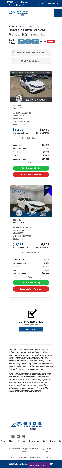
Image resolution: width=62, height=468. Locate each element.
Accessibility (48, 457)
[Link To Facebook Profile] (13, 436)
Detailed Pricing (29, 138)
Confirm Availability (31, 168)
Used (11, 441)
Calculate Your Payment (31, 174)
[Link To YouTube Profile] (18, 436)
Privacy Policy (35, 457)
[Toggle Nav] (58, 13)
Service (21, 441)
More (29, 162)
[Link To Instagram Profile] (23, 436)
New (3, 441)
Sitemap (22, 457)
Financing (34, 441)
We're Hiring (49, 441)
